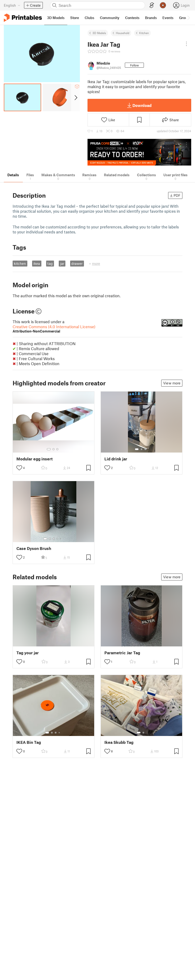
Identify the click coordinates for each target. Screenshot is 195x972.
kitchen (20, 263)
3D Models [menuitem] (55, 17)
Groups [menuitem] (185, 17)
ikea (36, 263)
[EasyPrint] (151, 5)
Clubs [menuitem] (89, 17)
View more (171, 383)
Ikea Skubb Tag (118, 742)
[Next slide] (75, 97)
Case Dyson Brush (33, 548)
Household (122, 33)
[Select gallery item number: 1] (49, 449)
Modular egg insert (34, 459)
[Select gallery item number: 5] (61, 539)
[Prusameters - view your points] (163, 5)
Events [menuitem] (167, 17)
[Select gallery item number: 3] (57, 449)
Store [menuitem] (74, 17)
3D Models (99, 33)
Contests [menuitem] (132, 17)
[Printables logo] (23, 18)
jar (62, 263)
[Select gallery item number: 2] (53, 449)
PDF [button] (177, 195)
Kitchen (144, 33)
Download (141, 105)
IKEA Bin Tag (28, 742)
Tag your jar (27, 652)
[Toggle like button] (19, 468)
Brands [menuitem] (151, 17)
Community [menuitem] (109, 17)
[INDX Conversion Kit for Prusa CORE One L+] (139, 152)
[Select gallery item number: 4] (57, 539)
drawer (77, 263)
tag (50, 263)
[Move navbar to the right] (188, 17)
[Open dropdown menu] (186, 44)
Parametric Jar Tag (122, 652)
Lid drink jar (115, 459)
